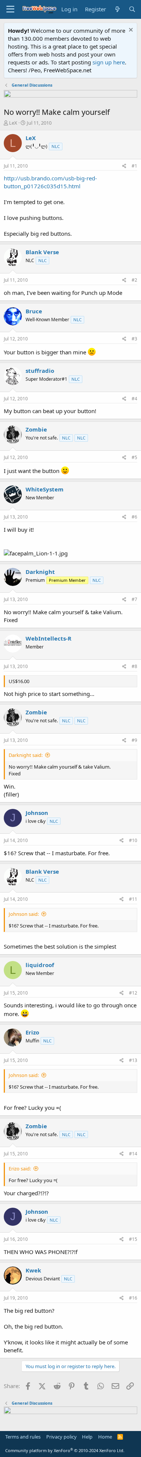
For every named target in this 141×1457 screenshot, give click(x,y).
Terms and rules (23, 1436)
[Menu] (10, 9)
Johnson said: (24, 914)
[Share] (124, 166)
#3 (134, 339)
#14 (133, 1153)
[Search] (132, 9)
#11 (133, 899)
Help (87, 1436)
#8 (134, 666)
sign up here (108, 62)
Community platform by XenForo (64, 1450)
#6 (134, 517)
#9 (134, 740)
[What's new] (117, 9)
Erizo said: (20, 1168)
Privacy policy (61, 1436)
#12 (133, 993)
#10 (133, 840)
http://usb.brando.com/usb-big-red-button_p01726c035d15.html (50, 182)
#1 (134, 166)
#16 (133, 1298)
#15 (133, 1239)
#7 (134, 599)
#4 (134, 398)
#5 (134, 457)
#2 (134, 280)
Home (105, 1436)
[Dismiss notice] (130, 31)
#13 (133, 1060)
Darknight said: (25, 755)
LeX (13, 122)
